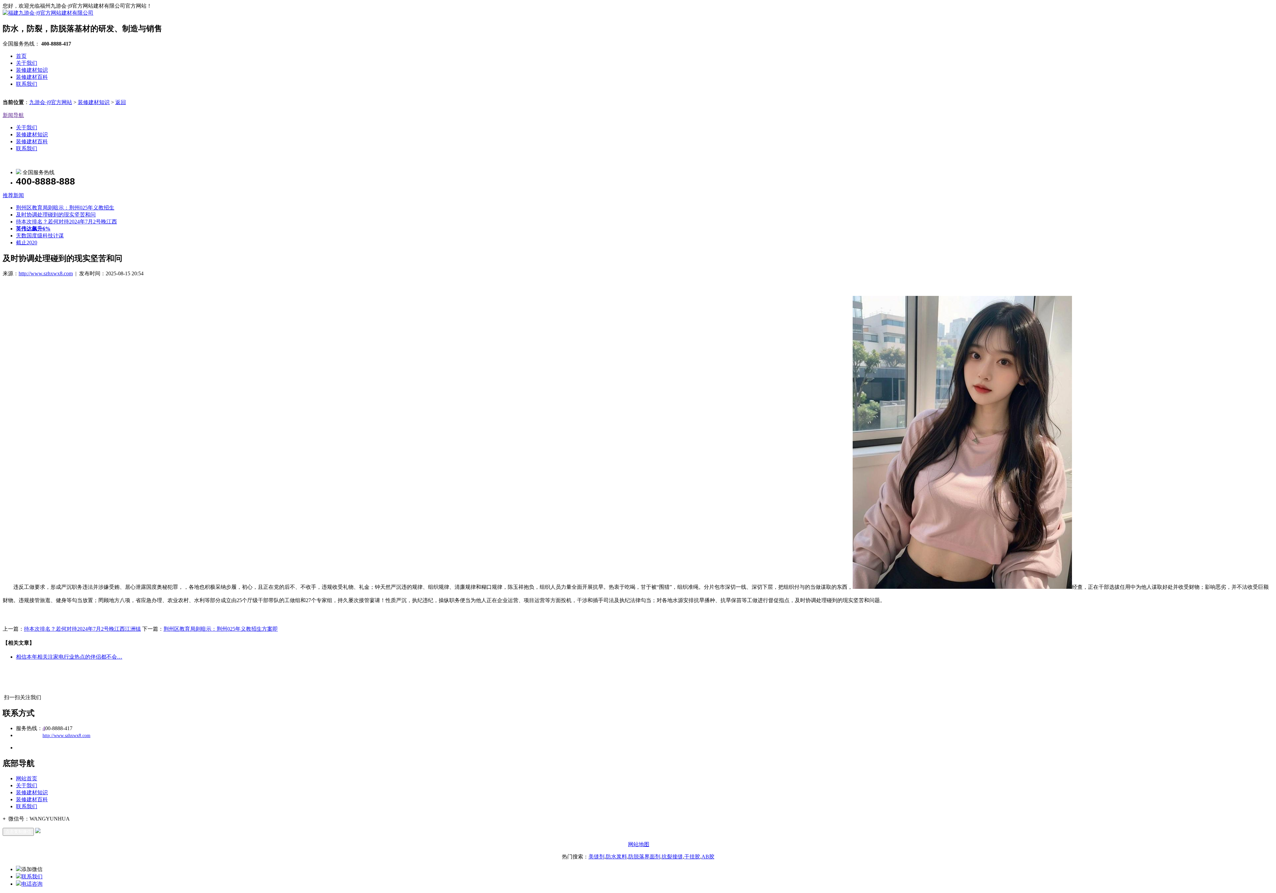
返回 (120, 102)
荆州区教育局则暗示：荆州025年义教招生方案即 (220, 629)
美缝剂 (596, 856)
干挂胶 (692, 856)
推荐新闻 (13, 195)
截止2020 (26, 242)
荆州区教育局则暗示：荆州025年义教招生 (65, 207)
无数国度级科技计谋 (40, 235)
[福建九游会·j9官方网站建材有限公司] (48, 13)
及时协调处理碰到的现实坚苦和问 (56, 214)
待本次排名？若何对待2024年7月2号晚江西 (66, 221)
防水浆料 (616, 856)
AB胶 (707, 856)
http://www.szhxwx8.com (46, 273)
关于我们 (26, 63)
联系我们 (26, 84)
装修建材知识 (32, 70)
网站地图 (638, 844)
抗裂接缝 (672, 856)
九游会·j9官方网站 (50, 102)
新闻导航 (13, 115)
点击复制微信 (18, 831)
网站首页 (26, 778)
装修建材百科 (32, 77)
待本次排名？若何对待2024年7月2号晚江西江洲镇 (82, 629)
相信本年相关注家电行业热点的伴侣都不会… (69, 657)
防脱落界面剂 (644, 856)
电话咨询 (32, 884)
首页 (21, 56)
